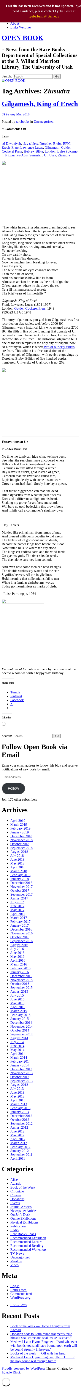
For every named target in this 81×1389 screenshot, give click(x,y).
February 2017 (20, 921)
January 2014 (19, 1065)
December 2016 (21, 929)
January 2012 (19, 1151)
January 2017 (19, 925)
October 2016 (19, 937)
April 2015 (17, 1007)
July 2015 (17, 995)
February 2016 (20, 968)
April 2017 (17, 914)
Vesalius (16, 1261)
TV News (17, 1253)
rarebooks (22, 121)
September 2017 (21, 894)
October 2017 (19, 890)
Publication (18, 1226)
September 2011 (21, 1154)
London (50, 151)
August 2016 (19, 945)
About (14, 23)
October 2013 (19, 1077)
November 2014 (21, 1026)
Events (15, 1203)
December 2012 (21, 1116)
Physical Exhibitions (24, 1222)
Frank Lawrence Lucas (27, 147)
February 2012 (20, 1147)
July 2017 (17, 902)
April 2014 (17, 1053)
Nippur (10, 155)
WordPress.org (20, 1297)
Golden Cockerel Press (30, 308)
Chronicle (17, 1191)
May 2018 (17, 863)
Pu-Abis (22, 155)
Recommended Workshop (28, 1249)
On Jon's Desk (20, 1214)
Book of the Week (22, 1187)
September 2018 (21, 848)
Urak (52, 155)
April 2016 (17, 960)
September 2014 (21, 1034)
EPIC (67, 143)
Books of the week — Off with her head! (38, 1353)
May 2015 (17, 1003)
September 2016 (21, 941)
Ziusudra (64, 155)
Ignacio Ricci (11, 1372)
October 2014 (19, 1030)
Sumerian (35, 155)
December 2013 (21, 1069)
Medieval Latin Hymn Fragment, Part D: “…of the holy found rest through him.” (42, 1359)
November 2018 (21, 840)
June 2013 (17, 1092)
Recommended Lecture (26, 1242)
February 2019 (20, 828)
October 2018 (19, 844)
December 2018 (21, 836)
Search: (7, 76)
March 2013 (18, 1104)
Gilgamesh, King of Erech (40, 104)
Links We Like (20, 27)
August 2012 (19, 1127)
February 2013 (20, 1108)
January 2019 (19, 832)
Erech (6, 147)
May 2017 (17, 910)
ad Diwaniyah (11, 143)
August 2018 (19, 852)
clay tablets (30, 143)
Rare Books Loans (23, 1234)
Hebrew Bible (33, 151)
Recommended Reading (26, 1245)
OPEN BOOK (22, 38)
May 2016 (17, 956)
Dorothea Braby (50, 143)
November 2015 (21, 980)
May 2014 (17, 1050)
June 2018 (17, 859)
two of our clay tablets (59, 347)
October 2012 (19, 1119)
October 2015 (19, 984)
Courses (15, 1195)
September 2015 (21, 987)
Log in (14, 1286)
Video (14, 1265)
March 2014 (18, 1057)
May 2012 (17, 1135)
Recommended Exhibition (28, 1238)
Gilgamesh (52, 147)
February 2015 (20, 1015)
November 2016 (21, 933)
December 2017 (21, 883)
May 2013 (17, 1096)
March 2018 (18, 871)
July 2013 (17, 1088)
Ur (46, 155)
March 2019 (18, 824)
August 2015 (19, 991)
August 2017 (19, 898)
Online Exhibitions (23, 1218)
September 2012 (21, 1123)
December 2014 (21, 1022)
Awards (15, 1183)
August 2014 (19, 1038)
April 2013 (17, 1100)
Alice (14, 1179)
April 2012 (17, 1139)
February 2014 (20, 1061)
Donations (17, 1199)
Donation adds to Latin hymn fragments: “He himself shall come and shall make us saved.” (41, 1336)
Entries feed (18, 1290)
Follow (13, 788)
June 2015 (17, 999)
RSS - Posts (18, 1305)
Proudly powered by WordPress (23, 1368)
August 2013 (19, 1085)
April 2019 (17, 820)
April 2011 (17, 1158)
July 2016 (17, 949)
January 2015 (19, 1018)
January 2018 (19, 879)
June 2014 (17, 1046)
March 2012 (18, 1143)
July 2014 (17, 1042)
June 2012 (17, 1131)
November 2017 (21, 886)
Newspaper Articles (23, 1211)
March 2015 (18, 1011)
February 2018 (20, 875)
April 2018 (17, 867)
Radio (14, 1230)
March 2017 (18, 918)
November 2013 (21, 1073)
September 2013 (21, 1081)
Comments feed (21, 1294)
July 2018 (17, 855)
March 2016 (18, 964)
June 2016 (17, 952)
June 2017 (17, 906)
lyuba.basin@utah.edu (44, 16)
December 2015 (21, 976)
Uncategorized (44, 121)
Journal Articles (21, 1207)
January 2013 (19, 1112)
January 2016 (19, 972)
